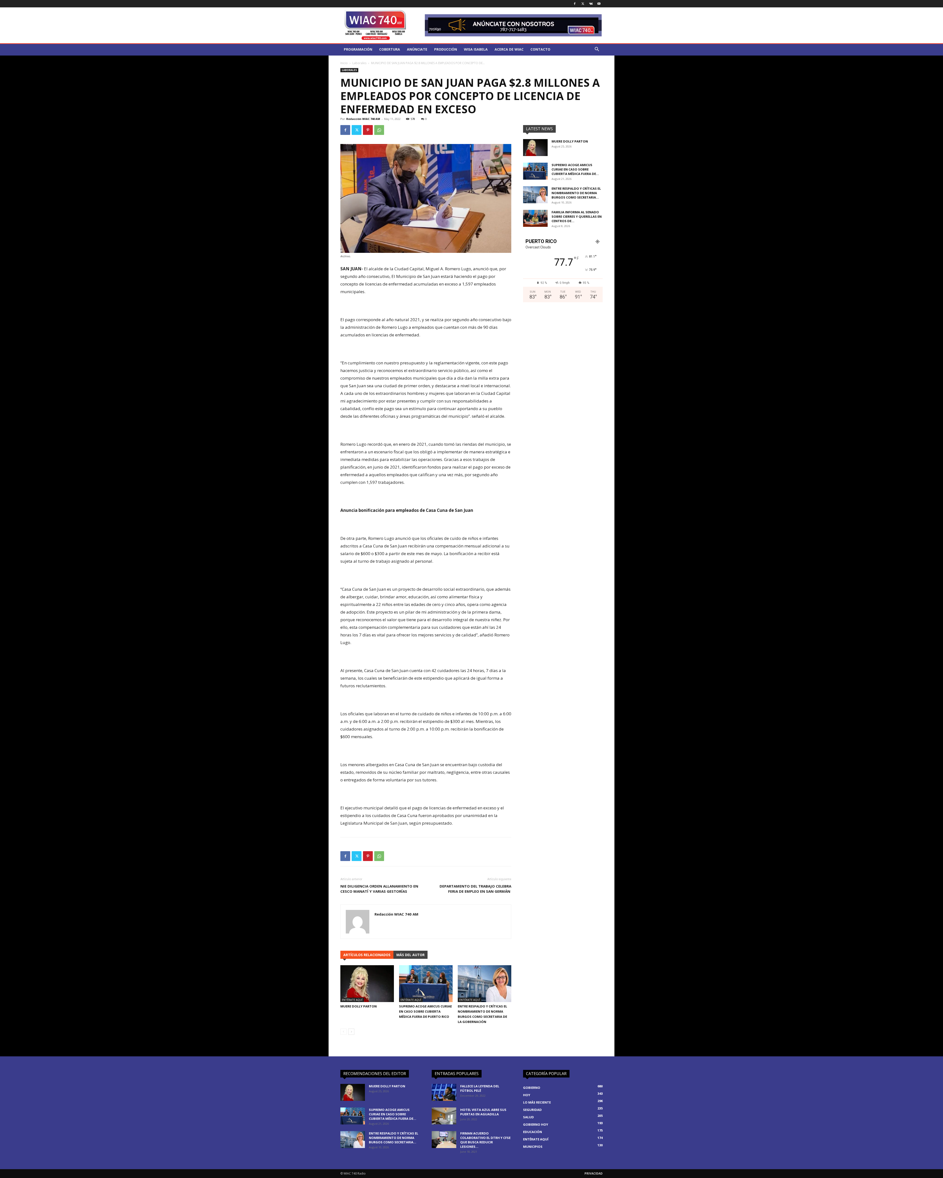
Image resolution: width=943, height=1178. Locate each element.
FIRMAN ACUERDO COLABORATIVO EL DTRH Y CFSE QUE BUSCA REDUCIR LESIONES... (485, 1140)
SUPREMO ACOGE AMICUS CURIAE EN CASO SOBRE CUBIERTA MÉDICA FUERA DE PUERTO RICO (425, 1011)
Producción (445, 49)
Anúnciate (417, 49)
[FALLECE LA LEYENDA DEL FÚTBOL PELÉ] (444, 1092)
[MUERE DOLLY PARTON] (367, 983)
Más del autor (410, 954)
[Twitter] (582, 3)
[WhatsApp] (379, 130)
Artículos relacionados (366, 954)
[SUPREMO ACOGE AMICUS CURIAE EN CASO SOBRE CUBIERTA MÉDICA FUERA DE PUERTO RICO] (426, 983)
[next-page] (351, 1032)
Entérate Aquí (352, 1000)
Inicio (344, 63)
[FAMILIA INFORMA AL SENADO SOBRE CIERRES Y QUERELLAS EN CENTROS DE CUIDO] (535, 218)
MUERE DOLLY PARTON (358, 1006)
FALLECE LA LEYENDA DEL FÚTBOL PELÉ (479, 1088)
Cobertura (389, 49)
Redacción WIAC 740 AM (363, 119)
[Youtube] (599, 3)
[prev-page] (343, 1032)
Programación (358, 49)
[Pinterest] (368, 130)
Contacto (540, 49)
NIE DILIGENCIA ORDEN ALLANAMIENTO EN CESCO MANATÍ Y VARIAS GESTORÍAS (379, 889)
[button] (597, 49)
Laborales (359, 63)
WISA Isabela (476, 49)
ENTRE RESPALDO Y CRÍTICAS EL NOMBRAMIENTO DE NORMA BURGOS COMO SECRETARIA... (576, 193)
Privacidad (593, 1173)
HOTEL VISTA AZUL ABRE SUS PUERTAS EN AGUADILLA (483, 1111)
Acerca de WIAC (509, 49)
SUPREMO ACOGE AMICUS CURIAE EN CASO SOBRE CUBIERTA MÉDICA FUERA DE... (575, 169)
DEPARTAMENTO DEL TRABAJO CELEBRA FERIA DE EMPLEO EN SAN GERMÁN (475, 889)
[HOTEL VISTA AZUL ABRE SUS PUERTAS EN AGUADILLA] (444, 1115)
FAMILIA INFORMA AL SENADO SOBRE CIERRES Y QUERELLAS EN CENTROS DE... (577, 216)
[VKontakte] (591, 3)
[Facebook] (574, 3)
